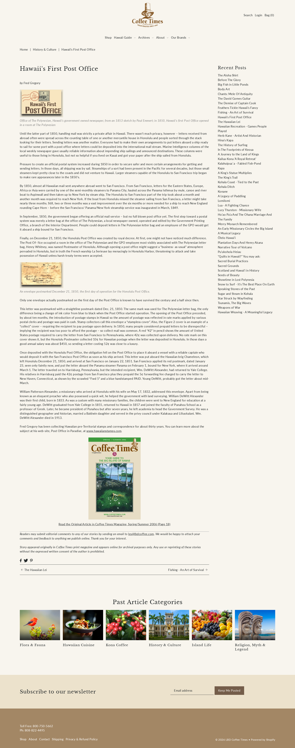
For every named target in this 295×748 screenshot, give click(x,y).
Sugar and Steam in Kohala (235, 293)
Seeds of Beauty (229, 275)
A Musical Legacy (229, 233)
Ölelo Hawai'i (227, 238)
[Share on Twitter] (26, 560)
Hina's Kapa (225, 140)
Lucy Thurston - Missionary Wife (239, 210)
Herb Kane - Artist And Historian (239, 135)
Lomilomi (224, 201)
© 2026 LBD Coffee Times (231, 739)
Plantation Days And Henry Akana (240, 242)
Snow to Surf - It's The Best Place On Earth (246, 284)
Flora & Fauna (33, 645)
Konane (223, 191)
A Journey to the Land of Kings (238, 154)
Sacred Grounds (228, 266)
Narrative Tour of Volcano (235, 247)
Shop (23, 739)
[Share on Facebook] (21, 560)
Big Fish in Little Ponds (233, 84)
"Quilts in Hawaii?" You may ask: (239, 256)
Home (24, 49)
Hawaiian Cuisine (79, 645)
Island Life (202, 645)
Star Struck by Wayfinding (235, 298)
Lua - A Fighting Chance (233, 205)
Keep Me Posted (229, 690)
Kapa (221, 168)
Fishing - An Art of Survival (236, 112)
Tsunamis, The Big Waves (234, 303)
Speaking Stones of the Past (236, 289)
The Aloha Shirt (228, 75)
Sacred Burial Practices (233, 261)
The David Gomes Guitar (234, 98)
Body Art (224, 89)
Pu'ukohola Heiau (229, 252)
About (33, 739)
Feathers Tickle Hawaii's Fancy (238, 108)
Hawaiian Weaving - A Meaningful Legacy (245, 312)
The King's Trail (228, 177)
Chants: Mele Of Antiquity (235, 94)
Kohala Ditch (226, 186)
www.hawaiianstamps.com (103, 431)
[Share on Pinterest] (31, 560)
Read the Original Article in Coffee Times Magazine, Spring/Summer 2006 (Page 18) (114, 524)
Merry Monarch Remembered (237, 224)
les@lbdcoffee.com (141, 534)
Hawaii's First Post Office (235, 117)
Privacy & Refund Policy (82, 739)
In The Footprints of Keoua (236, 149)
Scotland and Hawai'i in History (238, 270)
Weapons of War (229, 307)
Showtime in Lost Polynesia (236, 279)
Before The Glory (229, 80)
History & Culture (45, 49)
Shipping (58, 739)
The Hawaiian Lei (229, 122)
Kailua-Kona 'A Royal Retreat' (237, 159)
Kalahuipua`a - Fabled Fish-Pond (239, 163)
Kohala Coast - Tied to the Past (238, 182)
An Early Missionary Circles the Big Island (245, 228)
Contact (44, 739)
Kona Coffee (117, 645)
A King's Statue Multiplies (235, 173)
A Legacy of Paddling (232, 196)
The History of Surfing (233, 145)
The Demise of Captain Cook (237, 103)
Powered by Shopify (263, 739)
